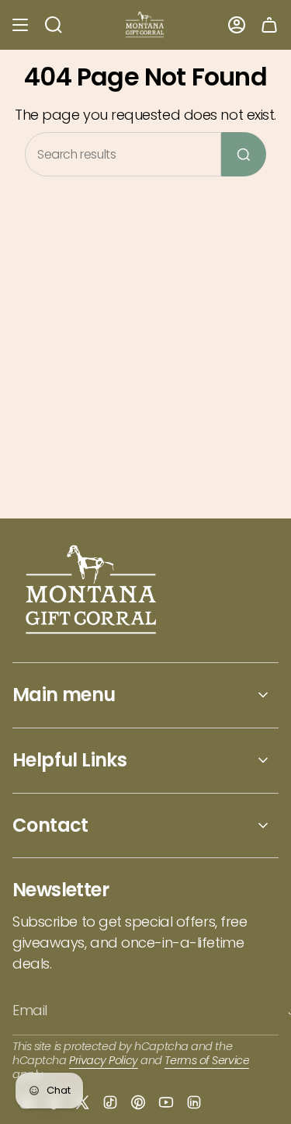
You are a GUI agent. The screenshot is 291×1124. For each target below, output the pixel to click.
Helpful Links (69, 760)
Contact (50, 825)
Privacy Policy (103, 1060)
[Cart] (269, 25)
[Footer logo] (91, 591)
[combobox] (123, 154)
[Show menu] (20, 25)
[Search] (243, 154)
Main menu (64, 694)
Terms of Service (207, 1060)
